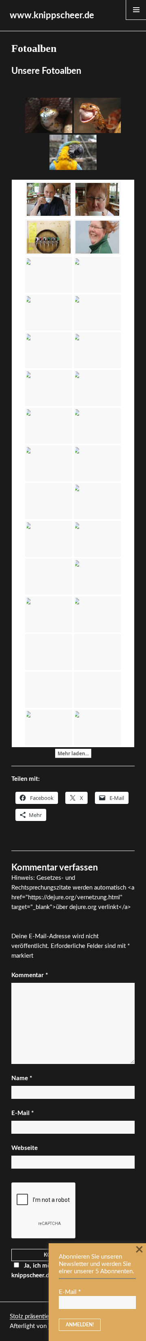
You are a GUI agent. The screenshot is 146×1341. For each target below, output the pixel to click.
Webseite (24, 1148)
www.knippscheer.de (52, 15)
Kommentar (29, 975)
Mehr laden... (73, 753)
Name (21, 1078)
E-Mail (22, 1113)
